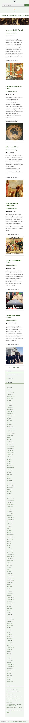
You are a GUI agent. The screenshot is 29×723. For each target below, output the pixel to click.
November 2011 (10, 643)
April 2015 (9, 590)
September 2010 (10, 670)
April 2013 (9, 632)
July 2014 (9, 606)
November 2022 (10, 448)
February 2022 (10, 463)
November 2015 (10, 578)
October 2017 (10, 536)
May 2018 (9, 526)
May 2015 (9, 588)
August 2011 (9, 649)
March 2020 (9, 497)
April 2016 (9, 569)
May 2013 (9, 630)
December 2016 (10, 554)
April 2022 (9, 459)
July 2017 (9, 541)
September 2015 (10, 580)
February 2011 (10, 660)
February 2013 (10, 636)
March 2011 (9, 658)
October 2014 (10, 601)
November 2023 (10, 430)
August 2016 (10, 562)
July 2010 (9, 673)
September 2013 (10, 623)
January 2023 (10, 444)
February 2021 (10, 482)
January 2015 (10, 595)
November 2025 (10, 392)
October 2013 (10, 621)
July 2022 (9, 456)
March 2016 (9, 571)
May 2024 (9, 422)
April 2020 (9, 495)
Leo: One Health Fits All (14, 30)
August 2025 (10, 398)
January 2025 (10, 409)
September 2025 (11, 396)
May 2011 (9, 655)
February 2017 (10, 550)
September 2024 (11, 415)
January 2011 (10, 662)
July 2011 (9, 651)
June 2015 (9, 586)
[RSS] (14, 9)
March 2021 (9, 480)
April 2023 (9, 441)
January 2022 (10, 465)
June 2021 (9, 474)
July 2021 (9, 472)
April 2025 (9, 403)
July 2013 (9, 627)
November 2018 (10, 519)
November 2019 (10, 500)
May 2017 (9, 545)
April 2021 (9, 478)
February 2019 (10, 513)
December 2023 (10, 428)
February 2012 (10, 640)
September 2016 (10, 560)
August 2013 (10, 625)
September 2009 (11, 681)
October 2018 (10, 521)
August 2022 (10, 454)
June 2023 (9, 439)
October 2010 (10, 668)
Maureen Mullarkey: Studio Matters (15, 15)
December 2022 (10, 446)
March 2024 (9, 424)
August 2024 (10, 416)
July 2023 (9, 437)
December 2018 (10, 517)
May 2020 (9, 493)
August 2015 (10, 582)
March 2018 (9, 530)
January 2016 (10, 575)
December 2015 (10, 577)
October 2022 (10, 450)
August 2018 (10, 523)
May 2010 (9, 677)
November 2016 (10, 556)
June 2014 (9, 608)
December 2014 (10, 597)
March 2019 (9, 511)
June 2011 (9, 653)
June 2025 (9, 402)
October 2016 (10, 558)
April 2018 (9, 528)
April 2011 (9, 656)
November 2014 (10, 599)
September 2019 (10, 504)
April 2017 (9, 547)
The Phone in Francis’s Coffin (14, 87)
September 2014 (10, 603)
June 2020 (9, 491)
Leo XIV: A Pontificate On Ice (13, 261)
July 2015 (9, 584)
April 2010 (9, 679)
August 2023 (10, 435)
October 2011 (10, 645)
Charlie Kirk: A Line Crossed (13, 316)
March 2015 (9, 591)
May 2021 (9, 476)
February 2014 (10, 614)
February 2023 (10, 443)
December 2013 (10, 617)
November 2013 (10, 619)
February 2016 (10, 573)
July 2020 (9, 489)
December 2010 (10, 664)
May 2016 (9, 567)
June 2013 (9, 629)
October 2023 (10, 431)
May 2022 (9, 457)
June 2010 (9, 675)
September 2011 (10, 647)
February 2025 (10, 407)
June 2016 (9, 565)
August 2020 (10, 487)
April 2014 (9, 612)
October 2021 (10, 469)
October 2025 (10, 394)
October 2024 (10, 413)
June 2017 (9, 543)
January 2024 (10, 426)
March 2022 (9, 461)
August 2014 (10, 604)
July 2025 (9, 400)
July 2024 (9, 418)
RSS (14, 11)
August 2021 (10, 470)
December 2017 (10, 534)
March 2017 (9, 549)
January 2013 (10, 638)
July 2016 (9, 563)
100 (14, 367)
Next (17, 367)
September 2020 (11, 485)
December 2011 (10, 642)
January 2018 (10, 532)
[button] (14, 1)
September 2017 (10, 537)
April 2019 (9, 510)
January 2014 (10, 616)
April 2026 (9, 390)
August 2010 (10, 671)
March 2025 (9, 405)
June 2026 (9, 387)
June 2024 (9, 420)
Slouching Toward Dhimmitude (12, 204)
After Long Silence (12, 147)
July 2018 (9, 524)
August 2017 (10, 539)
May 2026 (9, 389)
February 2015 (10, 593)
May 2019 (9, 508)
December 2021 (10, 467)
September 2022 (11, 452)
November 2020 (10, 483)
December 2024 (10, 411)
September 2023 (11, 433)
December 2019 (10, 498)
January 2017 (10, 552)
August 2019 (10, 506)
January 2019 (10, 515)
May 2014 (9, 610)
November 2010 (10, 666)
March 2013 (9, 634)
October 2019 (10, 502)
